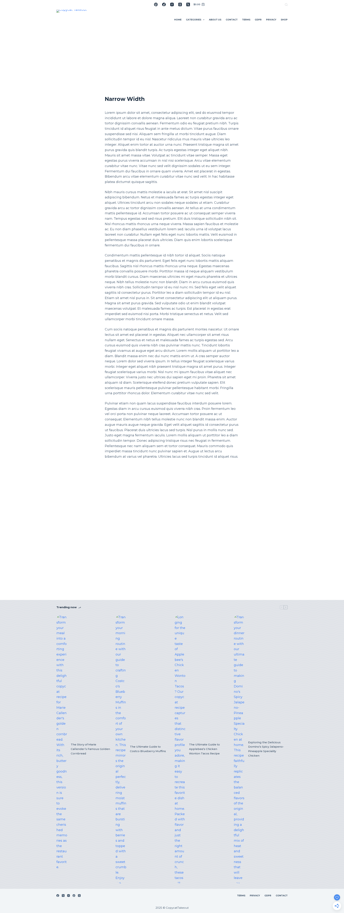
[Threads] (180, 4)
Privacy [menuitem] (271, 19)
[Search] (286, 4)
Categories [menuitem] (193, 19)
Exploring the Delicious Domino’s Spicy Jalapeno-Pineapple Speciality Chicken (266, 749)
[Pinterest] (156, 4)
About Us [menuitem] (215, 19)
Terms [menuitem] (246, 19)
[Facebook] (164, 4)
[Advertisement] (172, 57)
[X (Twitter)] (188, 4)
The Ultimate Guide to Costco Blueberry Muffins (148, 749)
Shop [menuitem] (284, 19)
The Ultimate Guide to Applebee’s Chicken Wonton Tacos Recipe (204, 749)
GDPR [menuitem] (258, 19)
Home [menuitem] (177, 19)
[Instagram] (172, 4)
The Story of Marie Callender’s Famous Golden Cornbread (90, 749)
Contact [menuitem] (232, 19)
